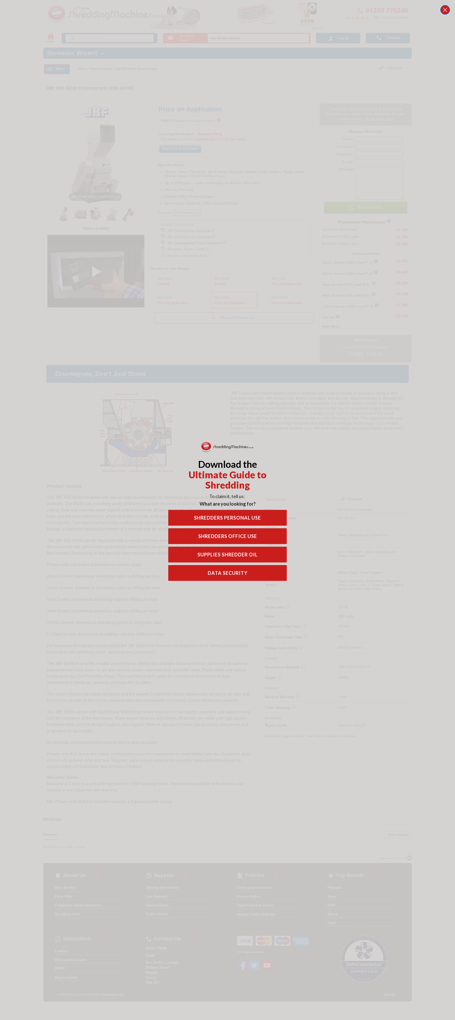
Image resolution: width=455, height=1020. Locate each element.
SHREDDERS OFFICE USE (227, 536)
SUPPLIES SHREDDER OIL (227, 554)
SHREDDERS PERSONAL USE (227, 518)
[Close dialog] (445, 9)
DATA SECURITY (228, 573)
